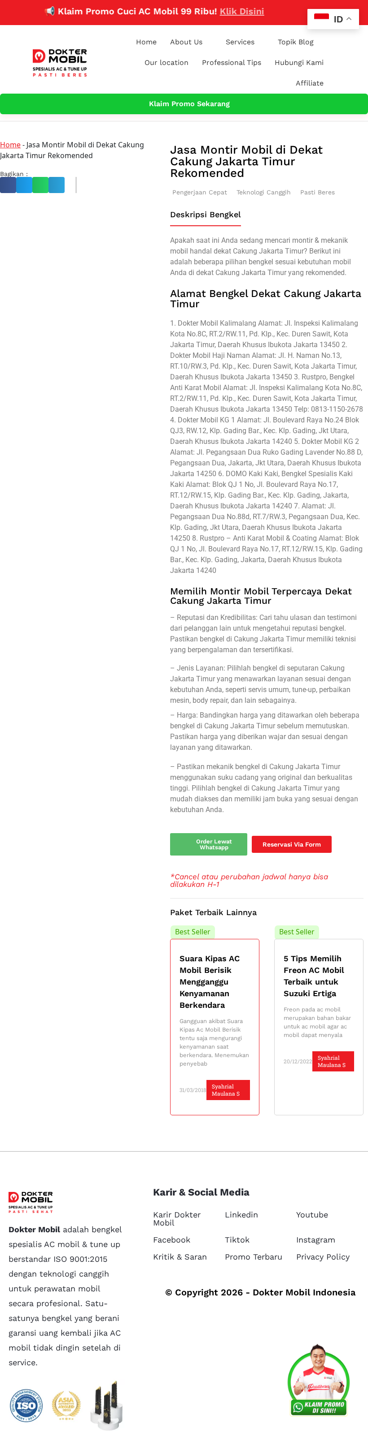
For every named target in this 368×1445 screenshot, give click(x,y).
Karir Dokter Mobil (177, 1218)
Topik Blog (296, 42)
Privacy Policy (323, 1256)
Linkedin (241, 1214)
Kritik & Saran (180, 1256)
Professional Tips (231, 62)
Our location (166, 62)
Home (146, 42)
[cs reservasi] (318, 1382)
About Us (186, 42)
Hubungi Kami (299, 62)
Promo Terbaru (253, 1256)
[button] (8, 185)
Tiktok (237, 1239)
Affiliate (310, 83)
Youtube (312, 1214)
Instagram (315, 1239)
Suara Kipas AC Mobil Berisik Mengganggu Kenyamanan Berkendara (210, 982)
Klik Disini (228, 11)
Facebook (171, 1239)
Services (240, 42)
